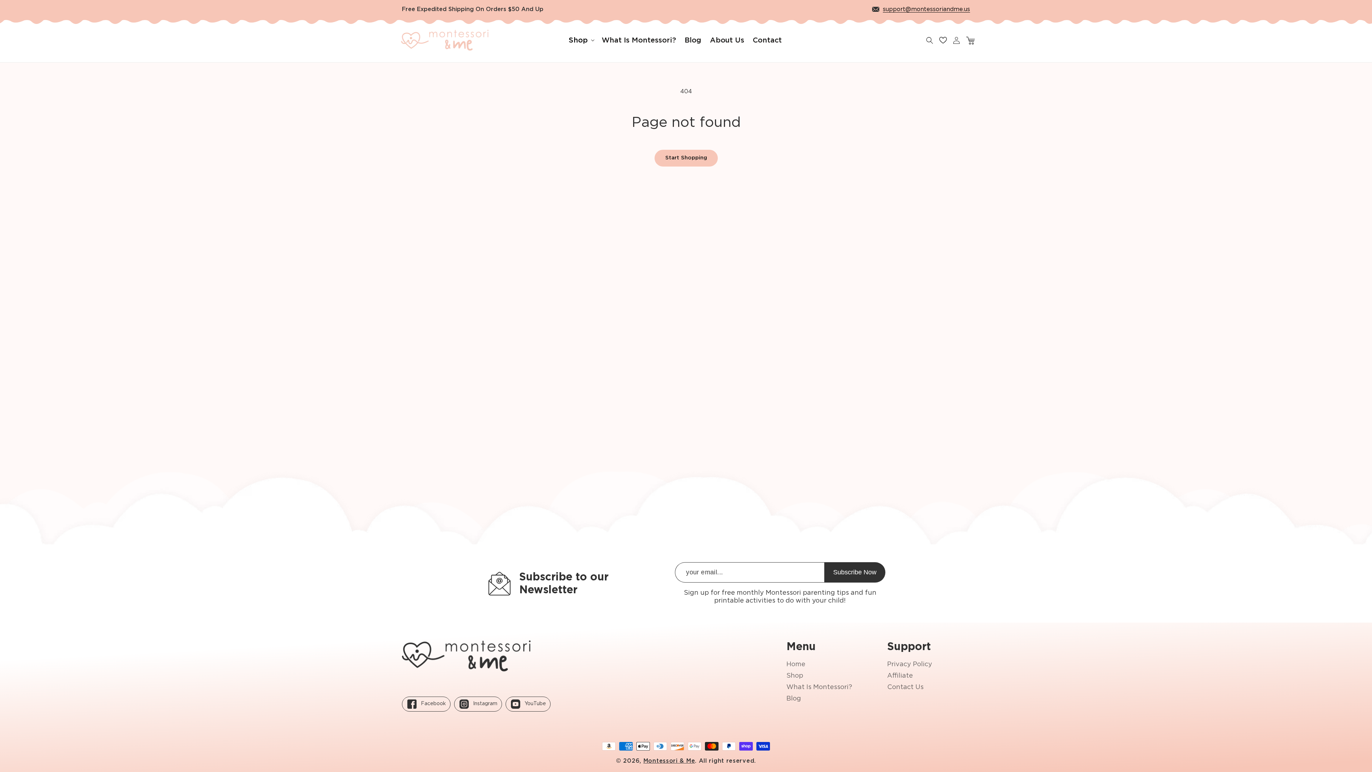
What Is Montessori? (819, 687)
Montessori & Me (669, 761)
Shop (794, 676)
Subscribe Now (854, 572)
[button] (581, 40)
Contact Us (905, 687)
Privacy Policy (909, 664)
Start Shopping (686, 157)
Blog (793, 699)
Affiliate (900, 676)
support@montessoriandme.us (926, 9)
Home (795, 664)
